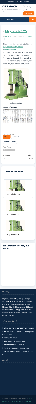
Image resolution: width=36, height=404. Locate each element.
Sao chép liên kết (10, 141)
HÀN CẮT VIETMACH (25, 401)
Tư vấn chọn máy (28, 8)
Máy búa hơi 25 (16, 31)
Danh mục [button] (9, 19)
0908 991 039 (24, 2)
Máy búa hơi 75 (13, 214)
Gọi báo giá (29, 13)
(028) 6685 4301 (12, 2)
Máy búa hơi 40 (10, 50)
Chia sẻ (6, 137)
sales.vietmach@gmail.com (19, 348)
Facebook (16, 137)
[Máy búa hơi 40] (15, 225)
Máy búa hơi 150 (13, 194)
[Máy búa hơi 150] (15, 185)
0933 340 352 (19, 345)
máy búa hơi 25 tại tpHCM (13, 47)
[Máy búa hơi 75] (15, 205)
